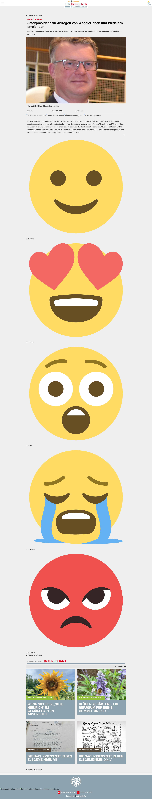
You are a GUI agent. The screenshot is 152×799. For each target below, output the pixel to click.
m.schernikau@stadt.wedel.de (72, 130)
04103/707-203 (106, 127)
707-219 (119, 127)
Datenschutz (81, 796)
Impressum (70, 796)
